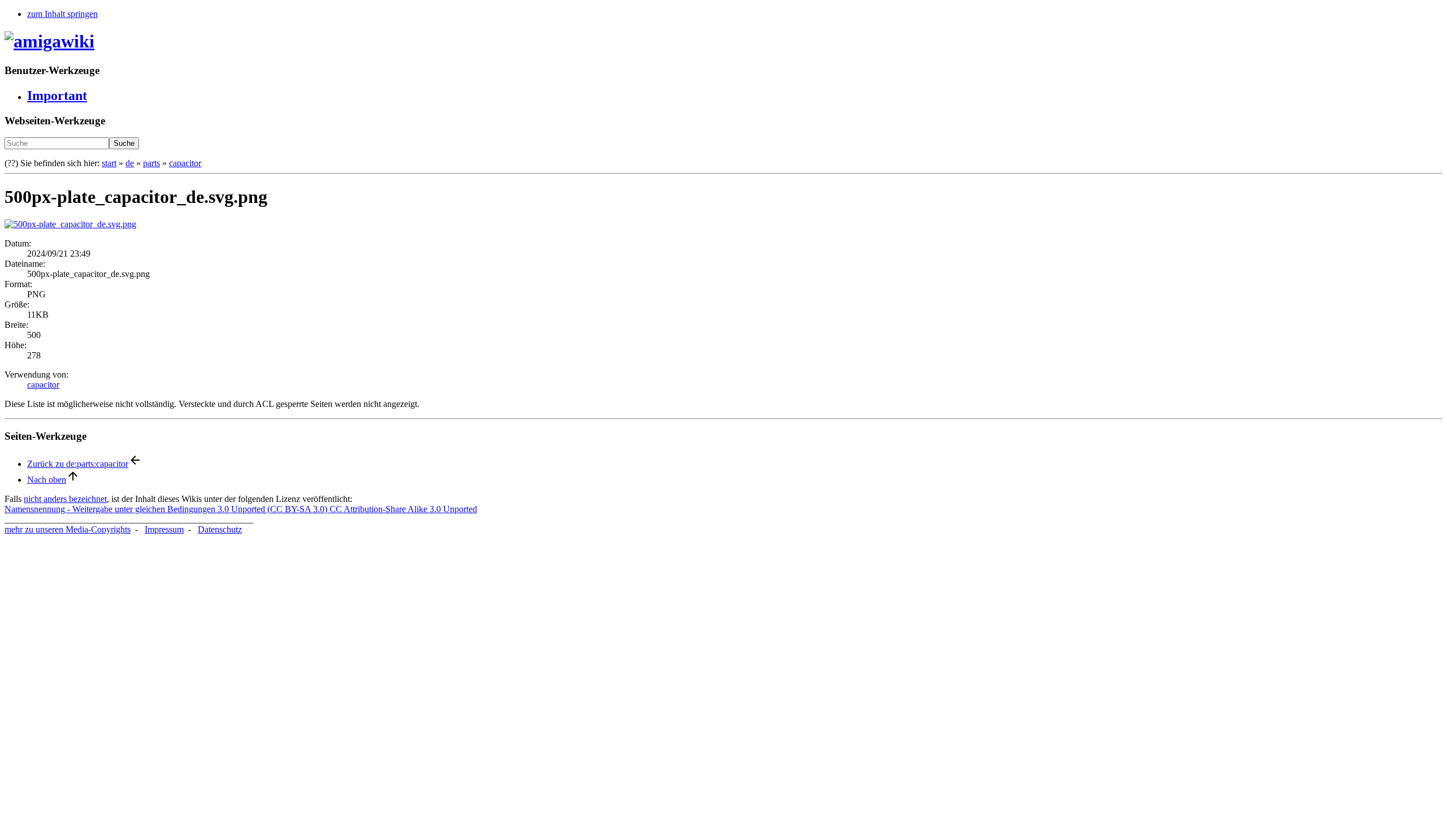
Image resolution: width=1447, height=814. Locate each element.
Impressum (164, 529)
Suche (124, 143)
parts (151, 163)
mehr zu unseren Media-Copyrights (68, 529)
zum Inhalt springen (62, 14)
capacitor (185, 163)
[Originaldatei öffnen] (70, 224)
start (109, 163)
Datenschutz (220, 529)
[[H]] (49, 41)
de (129, 163)
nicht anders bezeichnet (65, 499)
